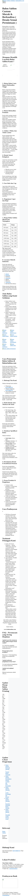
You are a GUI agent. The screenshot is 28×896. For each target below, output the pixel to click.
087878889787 (9, 387)
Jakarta (7, 274)
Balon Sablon (4, 832)
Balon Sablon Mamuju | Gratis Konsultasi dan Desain (8, 792)
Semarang (7, 278)
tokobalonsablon (13, 868)
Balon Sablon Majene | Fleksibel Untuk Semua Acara (7, 814)
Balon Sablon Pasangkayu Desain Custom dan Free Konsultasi (8, 780)
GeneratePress (5, 895)
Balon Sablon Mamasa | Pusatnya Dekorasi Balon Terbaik (7, 803)
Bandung (7, 275)
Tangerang (8, 282)
